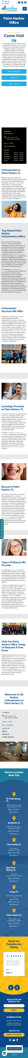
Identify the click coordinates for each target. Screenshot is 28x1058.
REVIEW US (14, 812)
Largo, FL (14, 892)
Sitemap (20, 1052)
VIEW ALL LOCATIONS (13, 1034)
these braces (12, 595)
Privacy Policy (13, 1052)
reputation (5, 244)
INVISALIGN (5, 734)
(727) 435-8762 (14, 878)
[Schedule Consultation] (4, 1053)
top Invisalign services (18, 331)
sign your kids (6, 517)
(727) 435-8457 (14, 809)
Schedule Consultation (14, 1048)
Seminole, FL (14, 823)
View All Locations (5, 2)
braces (14, 496)
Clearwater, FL (14, 844)
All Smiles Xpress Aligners (17, 446)
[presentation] (11, 987)
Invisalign (4, 423)
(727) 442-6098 (14, 853)
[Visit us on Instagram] (19, 2)
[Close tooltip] (21, 1046)
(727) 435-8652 (11, 146)
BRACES (4, 731)
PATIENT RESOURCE (8, 737)
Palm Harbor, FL (14, 915)
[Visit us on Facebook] (25, 2)
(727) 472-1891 (14, 831)
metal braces (14, 570)
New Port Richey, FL (11, 868)
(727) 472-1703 (14, 902)
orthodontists (18, 183)
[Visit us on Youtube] (22, 2)
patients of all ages (19, 254)
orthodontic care (18, 657)
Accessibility (14, 1054)
